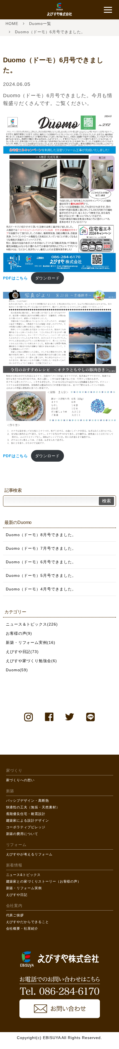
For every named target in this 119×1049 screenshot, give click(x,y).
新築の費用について (22, 834)
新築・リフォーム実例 (24, 888)
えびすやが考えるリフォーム (29, 854)
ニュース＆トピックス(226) (32, 624)
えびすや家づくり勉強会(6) (31, 661)
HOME (12, 23)
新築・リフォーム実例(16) (30, 642)
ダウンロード (47, 278)
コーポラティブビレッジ (25, 827)
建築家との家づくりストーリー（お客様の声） (43, 881)
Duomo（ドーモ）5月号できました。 (41, 575)
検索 (106, 500)
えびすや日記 (17, 895)
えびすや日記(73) (22, 651)
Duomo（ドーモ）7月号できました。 (41, 548)
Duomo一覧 (40, 23)
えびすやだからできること (27, 922)
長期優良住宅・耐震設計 (25, 814)
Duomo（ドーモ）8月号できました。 (41, 535)
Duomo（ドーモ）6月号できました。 (41, 562)
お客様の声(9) (19, 633)
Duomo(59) (17, 670)
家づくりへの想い (20, 780)
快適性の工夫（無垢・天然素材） (33, 807)
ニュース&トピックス (23, 875)
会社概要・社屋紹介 (22, 928)
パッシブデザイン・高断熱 (27, 801)
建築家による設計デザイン (27, 820)
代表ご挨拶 (15, 915)
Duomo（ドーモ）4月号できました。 (41, 589)
